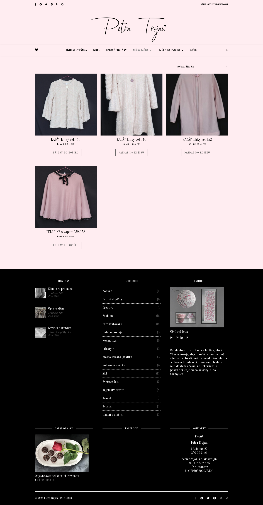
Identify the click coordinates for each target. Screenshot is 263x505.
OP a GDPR (66, 497)
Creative (108, 308)
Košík (193, 50)
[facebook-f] (36, 4)
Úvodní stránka (76, 50)
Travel (107, 398)
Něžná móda (140, 50)
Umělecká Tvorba (169, 50)
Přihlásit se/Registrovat (214, 4)
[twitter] (46, 4)
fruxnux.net (46, 480)
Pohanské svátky (114, 365)
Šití (105, 373)
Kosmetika (109, 340)
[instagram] (62, 4)
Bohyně (107, 291)
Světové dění (111, 382)
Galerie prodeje (112, 332)
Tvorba (107, 406)
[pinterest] (52, 4)
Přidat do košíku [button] (66, 152)
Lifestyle (108, 349)
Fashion (108, 316)
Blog (96, 50)
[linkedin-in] (57, 4)
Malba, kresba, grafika (117, 357)
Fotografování (112, 324)
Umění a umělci (113, 415)
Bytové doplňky (116, 50)
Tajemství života (113, 390)
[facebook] (41, 4)
